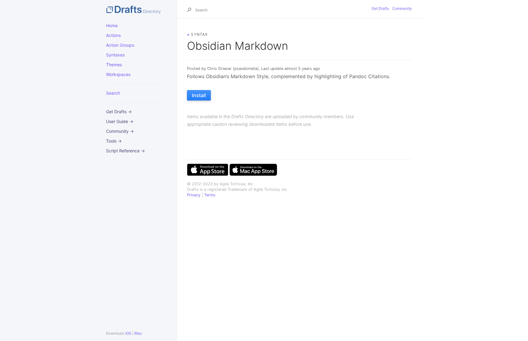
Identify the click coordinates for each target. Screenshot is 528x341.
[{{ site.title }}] (136, 9)
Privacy (193, 195)
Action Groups (120, 45)
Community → (120, 131)
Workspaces (118, 74)
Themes (114, 64)
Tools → (114, 140)
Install (199, 95)
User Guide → (119, 121)
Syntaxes (115, 54)
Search (113, 93)
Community (402, 8)
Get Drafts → (119, 111)
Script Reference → (125, 150)
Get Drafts (380, 8)
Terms (209, 195)
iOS (128, 333)
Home (112, 25)
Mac (138, 333)
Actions (113, 35)
